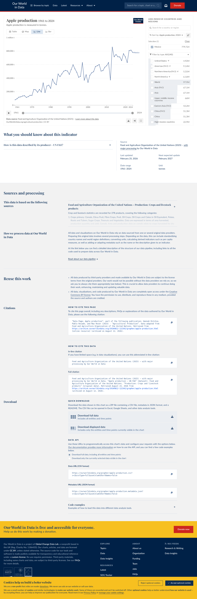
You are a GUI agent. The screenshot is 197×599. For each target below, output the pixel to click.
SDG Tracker (106, 575)
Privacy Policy (90, 593)
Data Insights (106, 559)
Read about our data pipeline (82, 259)
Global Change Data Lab (47, 544)
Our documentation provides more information (90, 447)
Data (55, 5)
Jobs (135, 569)
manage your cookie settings (111, 593)
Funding (136, 559)
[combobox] (143, 5)
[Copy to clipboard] (168, 322)
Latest (64, 5)
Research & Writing (174, 548)
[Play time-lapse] (8, 113)
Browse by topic (41, 5)
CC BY (46, 122)
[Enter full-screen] (140, 120)
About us (137, 548)
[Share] (134, 120)
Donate (177, 5)
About (89, 5)
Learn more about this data (87, 119)
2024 (139, 113)
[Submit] (157, 5)
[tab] (13, 32)
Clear (187, 41)
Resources (75, 5)
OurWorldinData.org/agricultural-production (24, 122)
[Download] (128, 120)
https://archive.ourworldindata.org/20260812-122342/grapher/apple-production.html (115, 329)
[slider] (23, 113)
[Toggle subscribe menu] (166, 5)
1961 (16, 113)
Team (135, 564)
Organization (139, 553)
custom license (19, 557)
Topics (103, 548)
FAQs (77, 560)
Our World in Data (19, 5)
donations (44, 587)
